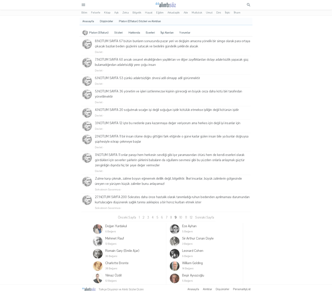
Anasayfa (193, 289)
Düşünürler (222, 289)
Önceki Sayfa (127, 217)
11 (186, 217)
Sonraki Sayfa (204, 217)
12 (191, 217)
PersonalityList (242, 289)
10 (180, 217)
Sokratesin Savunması (107, 189)
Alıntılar (207, 289)
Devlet (98, 52)
